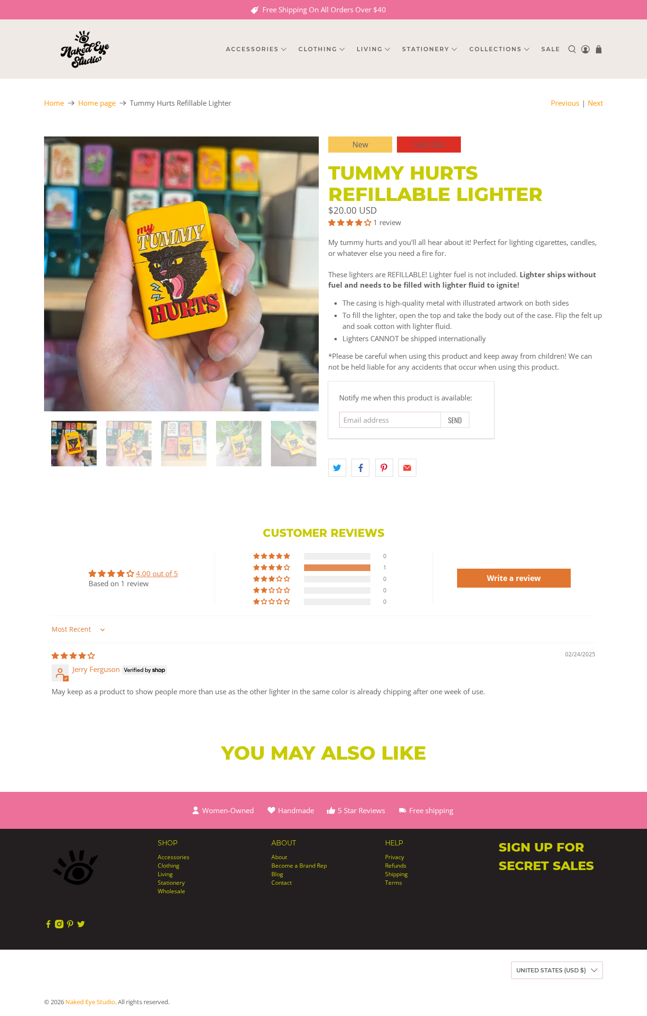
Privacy (394, 857)
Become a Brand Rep (299, 866)
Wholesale (171, 891)
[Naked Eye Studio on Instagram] (59, 926)
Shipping (396, 874)
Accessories (173, 857)
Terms (393, 883)
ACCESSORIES (252, 49)
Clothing (169, 866)
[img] (73, 655)
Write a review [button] (514, 578)
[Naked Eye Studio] (84, 49)
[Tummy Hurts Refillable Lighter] (181, 273)
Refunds (395, 866)
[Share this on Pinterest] (384, 468)
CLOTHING (317, 49)
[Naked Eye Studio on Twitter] (81, 926)
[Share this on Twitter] (337, 468)
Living (165, 874)
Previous (565, 103)
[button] (349, 222)
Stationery (171, 883)
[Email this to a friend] (407, 468)
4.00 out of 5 (157, 573)
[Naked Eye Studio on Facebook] (48, 926)
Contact (281, 883)
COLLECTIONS (495, 49)
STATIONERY (425, 49)
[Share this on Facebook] (360, 468)
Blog (277, 874)
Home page (97, 103)
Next (595, 103)
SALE (550, 49)
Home (54, 103)
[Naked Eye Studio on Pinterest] (70, 926)
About (279, 857)
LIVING (370, 49)
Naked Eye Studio (90, 1002)
